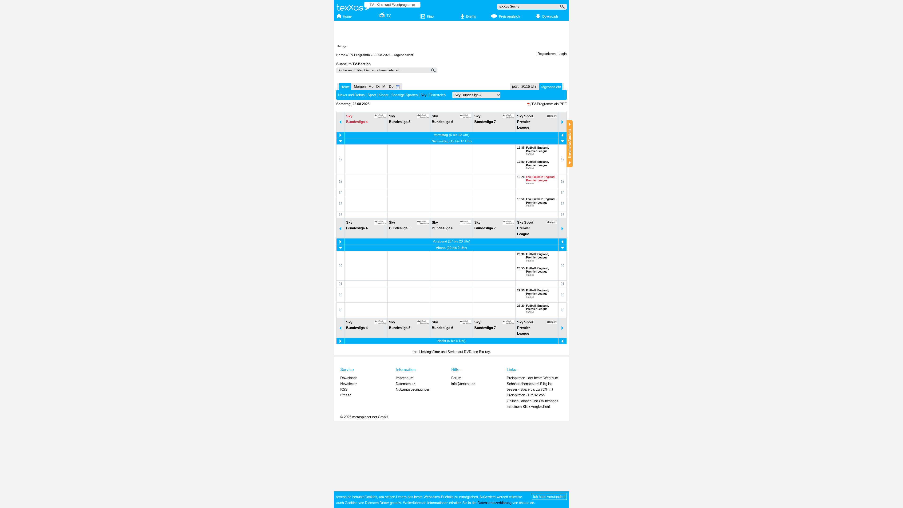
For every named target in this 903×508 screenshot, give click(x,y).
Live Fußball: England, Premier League (540, 178)
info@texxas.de (463, 384)
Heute (345, 87)
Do (391, 86)
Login (562, 54)
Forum (456, 378)
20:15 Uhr (528, 86)
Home (340, 55)
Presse (345, 395)
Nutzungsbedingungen (413, 389)
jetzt (515, 86)
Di (378, 86)
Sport (372, 95)
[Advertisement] (451, 33)
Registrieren (547, 54)
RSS (344, 389)
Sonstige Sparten (404, 95)
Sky (423, 95)
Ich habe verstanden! (549, 497)
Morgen (360, 86)
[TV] (382, 16)
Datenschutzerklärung (494, 503)
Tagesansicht (551, 87)
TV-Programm (359, 55)
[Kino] (424, 16)
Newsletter (348, 384)
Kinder (383, 95)
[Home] (348, 16)
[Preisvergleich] (505, 16)
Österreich (437, 95)
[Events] (466, 16)
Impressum (404, 378)
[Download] (546, 16)
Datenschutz (405, 384)
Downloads (348, 378)
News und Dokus (351, 95)
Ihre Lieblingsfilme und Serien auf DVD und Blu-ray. (451, 352)
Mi (384, 86)
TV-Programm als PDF (549, 104)
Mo (370, 86)
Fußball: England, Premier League (537, 149)
